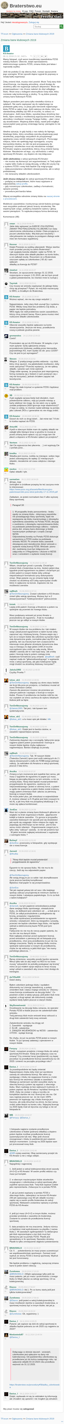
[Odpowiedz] (31, 56)
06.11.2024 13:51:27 (28, 1394)
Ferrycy (13, 1048)
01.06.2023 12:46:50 (31, 670)
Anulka (13, 771)
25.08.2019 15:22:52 (27, 359)
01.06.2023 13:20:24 (28, 753)
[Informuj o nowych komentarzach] (41, 56)
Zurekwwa (15, 1271)
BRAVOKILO (16, 1161)
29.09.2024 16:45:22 (32, 1161)
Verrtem (13, 442)
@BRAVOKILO (16, 1274)
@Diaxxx (14, 1300)
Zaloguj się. (34, 22)
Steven (13, 359)
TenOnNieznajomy (19, 563)
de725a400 (15, 977)
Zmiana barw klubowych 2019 (40, 34)
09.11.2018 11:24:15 (27, 244)
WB (11, 1115)
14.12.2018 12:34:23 (31, 336)
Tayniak (13, 283)
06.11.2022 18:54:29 (30, 479)
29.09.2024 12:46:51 (27, 1049)
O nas (25, 11)
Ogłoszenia (17, 34)
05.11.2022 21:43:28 (27, 453)
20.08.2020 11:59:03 (22, 395)
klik (49, 719)
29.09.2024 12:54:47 (28, 1067)
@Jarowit (14, 906)
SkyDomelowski (18, 1005)
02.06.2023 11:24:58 (27, 810)
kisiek (12, 604)
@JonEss (14, 843)
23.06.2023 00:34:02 (27, 903)
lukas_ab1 (15, 680)
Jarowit (13, 851)
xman (12, 223)
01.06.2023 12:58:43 (38, 737)
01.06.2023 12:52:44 (38, 727)
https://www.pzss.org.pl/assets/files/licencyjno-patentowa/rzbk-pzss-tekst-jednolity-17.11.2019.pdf (34, 490)
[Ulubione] (34, 56)
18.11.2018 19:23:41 (27, 283)
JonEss (13, 809)
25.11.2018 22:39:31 (30, 322)
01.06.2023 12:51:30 (38, 706)
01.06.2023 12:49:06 (30, 680)
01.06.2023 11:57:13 (28, 591)
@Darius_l (25, 1117)
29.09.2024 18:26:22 (26, 1311)
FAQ (31, 11)
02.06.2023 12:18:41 (27, 851)
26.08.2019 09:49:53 (30, 385)
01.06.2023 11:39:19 (38, 563)
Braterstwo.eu (26, 5)
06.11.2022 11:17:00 (27, 469)
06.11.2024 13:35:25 (28, 1321)
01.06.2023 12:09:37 (26, 604)
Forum (38, 11)
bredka (13, 453)
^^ (62, 1422)
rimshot (13, 270)
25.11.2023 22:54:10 (36, 1005)
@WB (12, 1153)
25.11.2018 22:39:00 (30, 297)
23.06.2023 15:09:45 (38, 957)
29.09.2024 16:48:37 (32, 1248)
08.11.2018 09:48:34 (25, 224)
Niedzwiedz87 (16, 1334)
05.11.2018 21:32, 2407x (15, 56)
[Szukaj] (61, 26)
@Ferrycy (14, 1117)
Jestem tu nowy (13, 11)
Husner (13, 244)
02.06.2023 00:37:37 (27, 771)
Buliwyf (13, 840)
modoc (13, 469)
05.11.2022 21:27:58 (28, 427)
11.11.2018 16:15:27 (27, 270)
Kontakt (46, 11)
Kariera (54, 11)
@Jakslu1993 (16, 708)
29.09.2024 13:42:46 (28, 1151)
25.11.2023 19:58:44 (30, 977)
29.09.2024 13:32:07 (23, 1115)
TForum (4, 34)
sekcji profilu (22, 184)
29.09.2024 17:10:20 (30, 1271)
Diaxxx (13, 1287)
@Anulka (14, 854)
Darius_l (14, 1067)
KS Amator (8, 53)
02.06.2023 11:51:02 (27, 840)
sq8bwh (14, 591)
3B (11, 395)
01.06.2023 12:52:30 (30, 717)
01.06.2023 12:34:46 (38, 627)
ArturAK (14, 427)
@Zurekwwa (15, 1314)
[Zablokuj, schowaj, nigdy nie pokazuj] (38, 56)
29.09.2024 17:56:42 (30, 1298)
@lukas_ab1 (15, 719)
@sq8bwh (49, 656)
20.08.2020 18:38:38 (30, 416)
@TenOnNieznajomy (19, 594)
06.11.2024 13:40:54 (33, 1335)
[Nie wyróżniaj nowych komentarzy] (45, 56)
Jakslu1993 (15, 670)
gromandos (15, 335)
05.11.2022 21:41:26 (27, 443)
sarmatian (14, 479)
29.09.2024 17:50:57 (26, 1287)
